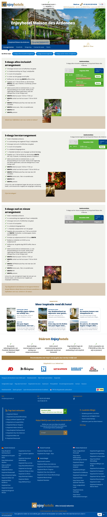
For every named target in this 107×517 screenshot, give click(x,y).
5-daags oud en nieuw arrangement (66, 53)
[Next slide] (102, 26)
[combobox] (102, 4)
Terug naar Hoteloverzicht (40, 42)
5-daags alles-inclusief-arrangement (23, 53)
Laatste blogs (88, 410)
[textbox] (102, 4)
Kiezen (98, 76)
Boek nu (85, 4)
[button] (99, 70)
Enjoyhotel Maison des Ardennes (18, 42)
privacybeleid (8, 515)
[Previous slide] (5, 26)
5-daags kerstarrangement (44, 53)
